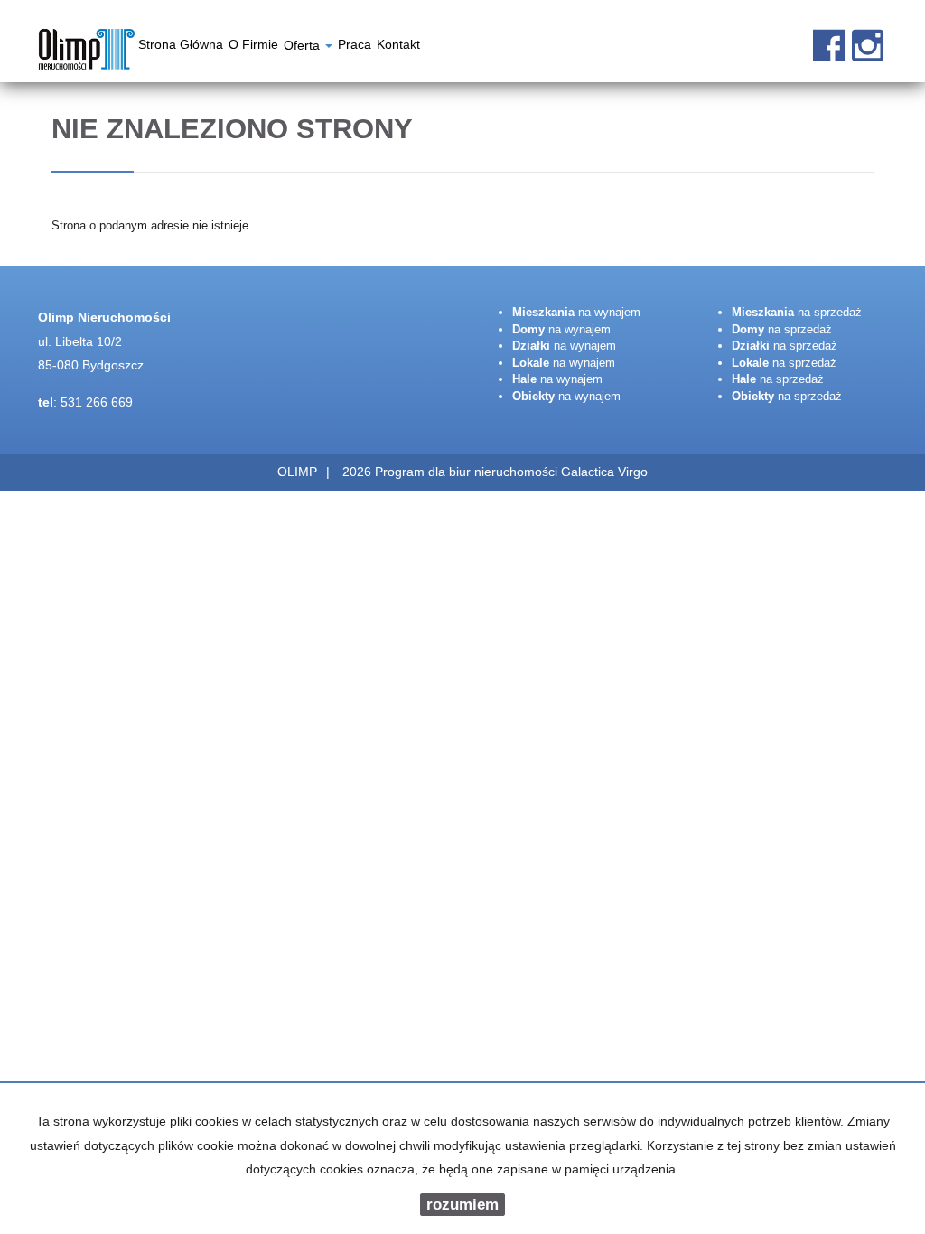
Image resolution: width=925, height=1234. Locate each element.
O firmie (253, 46)
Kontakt (398, 46)
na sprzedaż (797, 312)
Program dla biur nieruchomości (468, 471)
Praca (354, 46)
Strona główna (180, 46)
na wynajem (576, 312)
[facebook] (828, 36)
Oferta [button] (303, 47)
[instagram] (867, 36)
